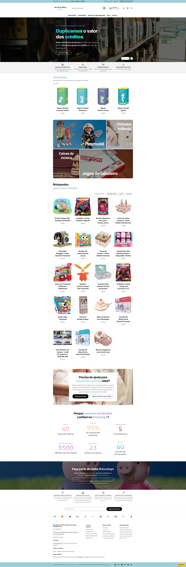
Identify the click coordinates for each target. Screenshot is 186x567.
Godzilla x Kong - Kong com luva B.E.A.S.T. (123, 286)
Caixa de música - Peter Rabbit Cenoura (103, 253)
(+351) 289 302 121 (57, 543)
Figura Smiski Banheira (82, 109)
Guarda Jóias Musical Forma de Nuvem (103, 286)
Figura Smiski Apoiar (123, 109)
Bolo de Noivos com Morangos (103, 318)
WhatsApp (80, 557)
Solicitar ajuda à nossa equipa (101, 396)
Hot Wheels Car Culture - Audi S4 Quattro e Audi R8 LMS (62, 353)
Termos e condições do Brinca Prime (126, 537)
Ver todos (55, 83)
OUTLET (128, 194)
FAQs (117, 1)
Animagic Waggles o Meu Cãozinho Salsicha (62, 253)
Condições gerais (124, 527)
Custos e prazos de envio (126, 529)
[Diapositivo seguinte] (128, 58)
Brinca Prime (89, 529)
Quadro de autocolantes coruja (82, 253)
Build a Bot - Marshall (62, 318)
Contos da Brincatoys (91, 535)
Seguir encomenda (114, 509)
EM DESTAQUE (99, 194)
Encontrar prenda (80, 396)
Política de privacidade (126, 534)
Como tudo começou (91, 533)
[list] (93, 68)
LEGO (121, 194)
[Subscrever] (112, 479)
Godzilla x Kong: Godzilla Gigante (83, 219)
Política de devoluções (126, 532)
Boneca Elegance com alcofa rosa (103, 351)
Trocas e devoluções (108, 538)
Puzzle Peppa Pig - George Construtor (62, 219)
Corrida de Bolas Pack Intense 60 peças (83, 352)
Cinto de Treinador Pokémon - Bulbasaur (62, 286)
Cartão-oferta (109, 1)
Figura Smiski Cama (103, 109)
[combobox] (88, 8)
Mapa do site (89, 537)
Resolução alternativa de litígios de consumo (100, 564)
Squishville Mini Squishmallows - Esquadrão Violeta (123, 253)
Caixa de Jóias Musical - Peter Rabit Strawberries (123, 220)
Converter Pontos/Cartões (107, 530)
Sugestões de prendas (109, 536)
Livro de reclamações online (83, 564)
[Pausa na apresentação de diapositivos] (131, 58)
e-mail (86, 557)
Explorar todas (59, 51)
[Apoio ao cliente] (127, 8)
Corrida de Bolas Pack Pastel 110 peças (123, 319)
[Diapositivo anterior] (122, 58)
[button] (131, 8)
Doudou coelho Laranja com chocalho (83, 286)
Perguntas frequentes (109, 534)
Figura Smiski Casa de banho (62, 109)
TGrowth (66, 564)
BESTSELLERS (111, 194)
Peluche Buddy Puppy (82, 318)
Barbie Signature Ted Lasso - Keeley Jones (103, 220)
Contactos (105, 527)
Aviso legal (73, 564)
